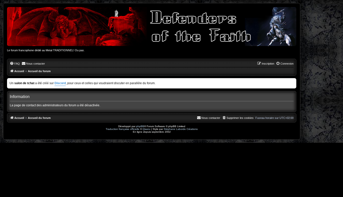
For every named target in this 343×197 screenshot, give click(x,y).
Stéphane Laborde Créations (181, 129)
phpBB (140, 126)
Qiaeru (146, 129)
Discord (60, 83)
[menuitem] (15, 64)
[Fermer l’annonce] (293, 81)
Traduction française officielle (122, 129)
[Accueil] (151, 26)
